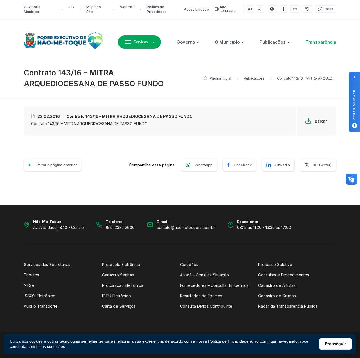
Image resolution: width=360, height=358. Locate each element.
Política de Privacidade (228, 341)
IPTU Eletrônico (116, 295)
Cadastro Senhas (118, 275)
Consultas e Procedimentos (283, 275)
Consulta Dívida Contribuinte (206, 306)
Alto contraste (228, 9)
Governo (186, 42)
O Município (227, 42)
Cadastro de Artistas (277, 285)
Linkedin (282, 165)
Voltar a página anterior (56, 165)
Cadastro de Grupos (277, 295)
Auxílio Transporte (41, 306)
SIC (71, 7)
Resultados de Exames (201, 295)
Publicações (273, 42)
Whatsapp (204, 165)
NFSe (29, 285)
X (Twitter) (323, 165)
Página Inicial (220, 78)
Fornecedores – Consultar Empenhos (214, 285)
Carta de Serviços (119, 306)
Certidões (189, 264)
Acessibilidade (196, 9)
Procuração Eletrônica (122, 285)
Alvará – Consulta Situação (204, 275)
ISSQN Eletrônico (39, 295)
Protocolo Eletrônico (121, 264)
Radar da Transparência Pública (288, 306)
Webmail (127, 7)
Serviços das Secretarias (47, 264)
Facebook (243, 165)
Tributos (31, 275)
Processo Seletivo (275, 264)
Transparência (320, 42)
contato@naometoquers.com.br (186, 227)
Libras (328, 9)
